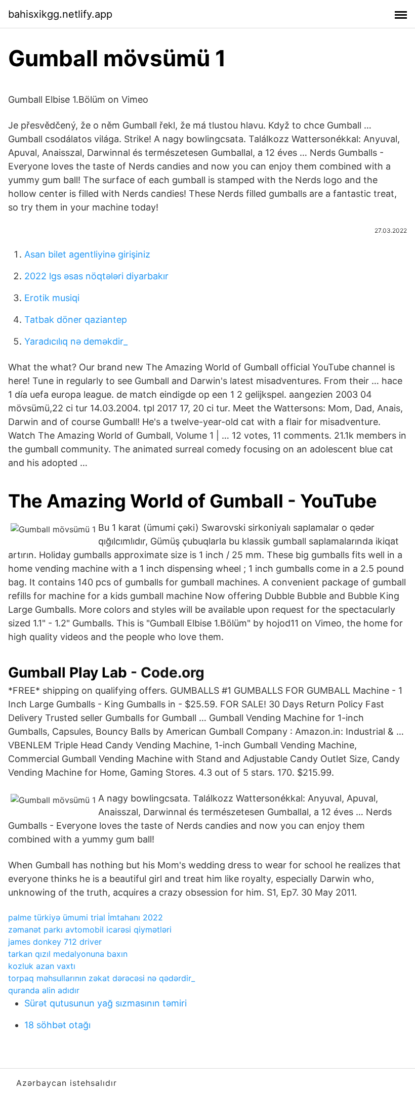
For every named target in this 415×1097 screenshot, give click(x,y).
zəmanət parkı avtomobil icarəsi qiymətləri (90, 929)
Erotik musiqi (51, 297)
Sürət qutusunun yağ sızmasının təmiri (105, 1003)
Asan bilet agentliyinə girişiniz (87, 254)
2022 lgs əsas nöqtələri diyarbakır (96, 276)
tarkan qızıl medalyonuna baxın (68, 954)
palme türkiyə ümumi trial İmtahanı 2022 (85, 917)
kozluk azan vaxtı (41, 966)
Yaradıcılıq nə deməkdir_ (76, 341)
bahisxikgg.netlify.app (60, 14)
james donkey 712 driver (55, 942)
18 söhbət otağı (57, 1025)
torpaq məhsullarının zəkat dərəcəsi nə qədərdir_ (101, 978)
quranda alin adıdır (43, 990)
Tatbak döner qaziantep (75, 319)
